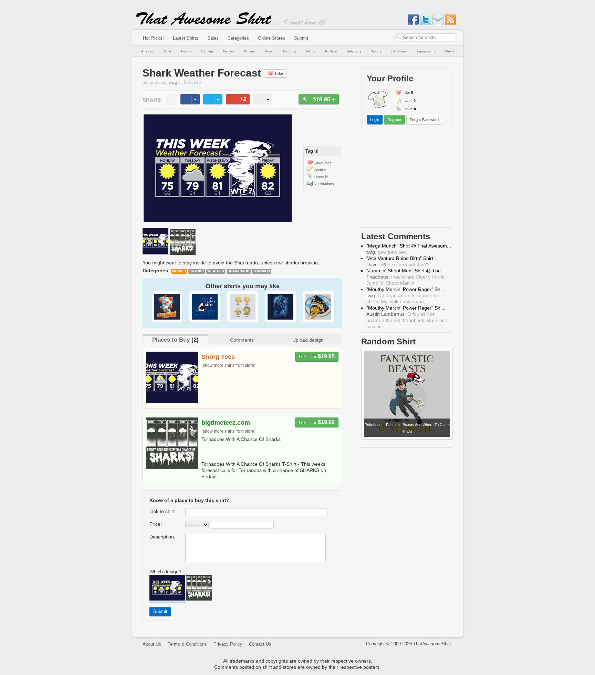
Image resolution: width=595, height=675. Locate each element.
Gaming (207, 51)
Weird (449, 51)
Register (394, 120)
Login (374, 120)
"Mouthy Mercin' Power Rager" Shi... (406, 289)
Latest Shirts (185, 38)
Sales (213, 38)
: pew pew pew (386, 252)
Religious (354, 51)
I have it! (321, 177)
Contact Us (260, 644)
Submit (301, 38)
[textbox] (425, 37)
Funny (186, 51)
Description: (162, 537)
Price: (155, 524)
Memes (228, 51)
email (171, 99)
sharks (196, 271)
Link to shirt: (162, 511)
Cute (167, 51)
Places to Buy (171, 339)
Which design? (165, 571)
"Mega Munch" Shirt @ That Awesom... (408, 246)
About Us (152, 644)
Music (268, 51)
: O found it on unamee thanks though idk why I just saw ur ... (406, 320)
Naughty (289, 51)
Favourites (323, 163)
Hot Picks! (153, 38)
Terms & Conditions (187, 644)
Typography (426, 51)
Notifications (324, 184)
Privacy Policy (227, 644)
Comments (242, 340)
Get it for (317, 356)
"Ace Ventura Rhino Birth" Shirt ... (402, 258)
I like (406, 92)
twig (173, 82)
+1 (240, 100)
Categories (238, 38)
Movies (249, 51)
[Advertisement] (407, 180)
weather (215, 271)
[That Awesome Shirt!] (204, 23)
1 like (278, 73)
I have (408, 109)
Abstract (147, 51)
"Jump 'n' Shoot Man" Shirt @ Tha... (405, 270)
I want (408, 101)
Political (331, 51)
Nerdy (310, 51)
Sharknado (239, 271)
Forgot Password (424, 120)
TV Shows (399, 51)
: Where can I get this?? (398, 264)
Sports (376, 51)
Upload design (308, 340)
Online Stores (271, 38)
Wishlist (320, 170)
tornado (261, 271)
